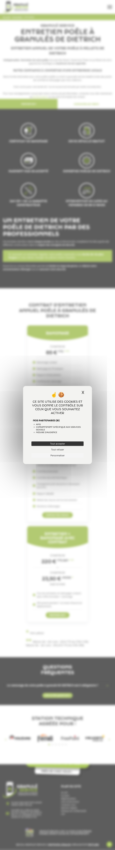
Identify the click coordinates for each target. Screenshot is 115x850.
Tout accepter (57, 443)
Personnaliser (57, 455)
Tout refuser (57, 449)
